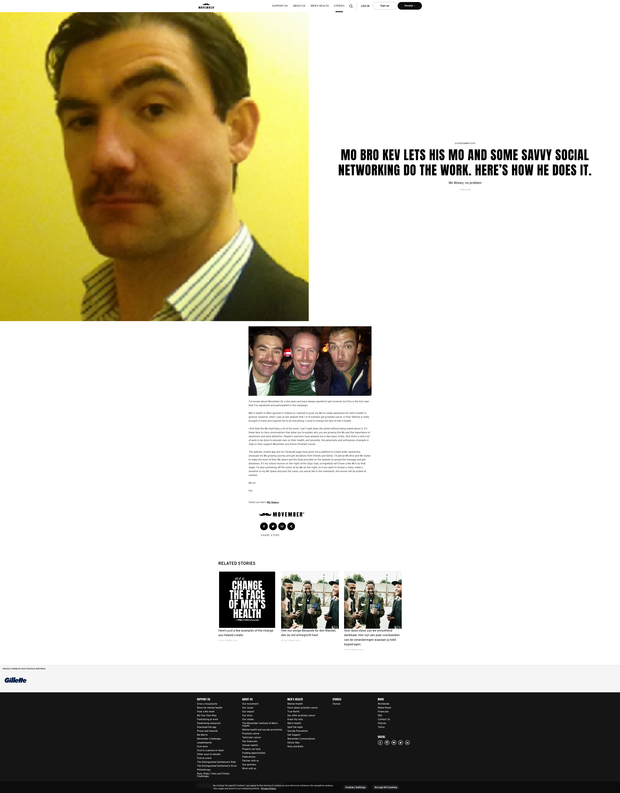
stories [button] (339, 6)
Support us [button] (280, 6)
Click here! (387, 742)
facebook (380, 742)
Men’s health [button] (320, 6)
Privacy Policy (268, 789)
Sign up (384, 6)
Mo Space (273, 502)
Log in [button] (365, 6)
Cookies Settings (355, 787)
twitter (400, 742)
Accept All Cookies (386, 787)
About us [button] (299, 6)
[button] (352, 6)
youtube (393, 742)
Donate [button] (407, 7)
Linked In (407, 742)
